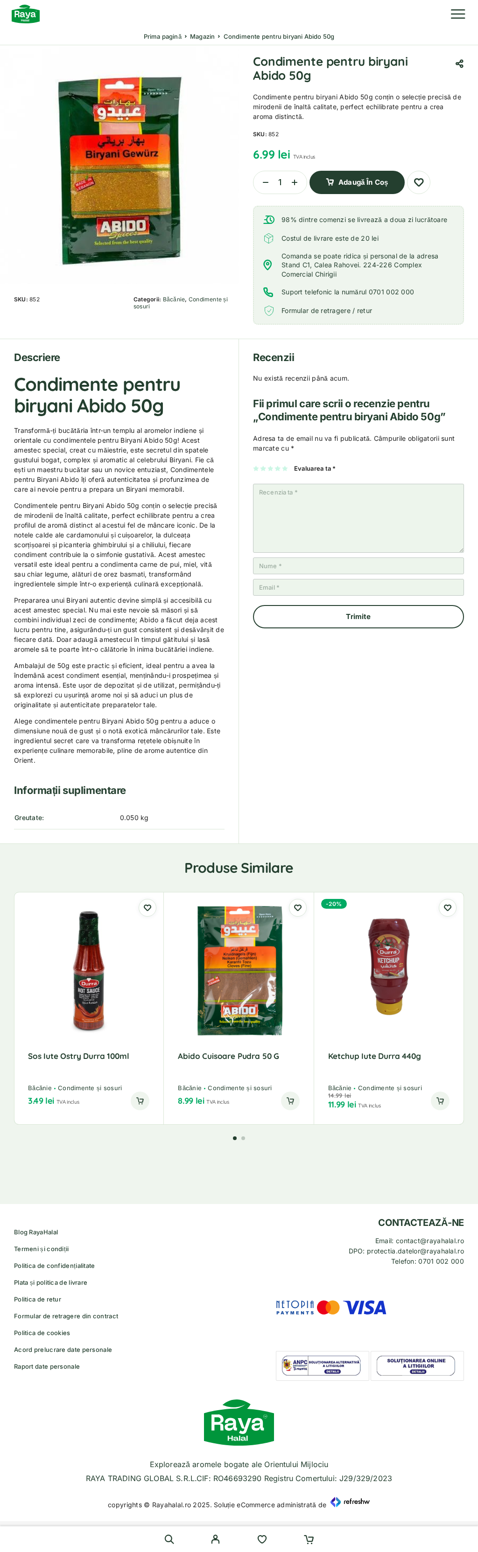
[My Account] (215, 1540)
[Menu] (458, 14)
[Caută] (169, 1539)
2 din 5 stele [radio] (263, 468)
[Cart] (309, 1540)
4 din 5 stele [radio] (277, 468)
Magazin (202, 36)
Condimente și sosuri (90, 1088)
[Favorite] (262, 1540)
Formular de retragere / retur (326, 310)
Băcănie (174, 299)
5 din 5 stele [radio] (285, 468)
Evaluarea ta (315, 468)
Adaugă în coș (363, 182)
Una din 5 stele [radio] (256, 468)
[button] (140, 1101)
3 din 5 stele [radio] (270, 468)
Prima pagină (163, 36)
